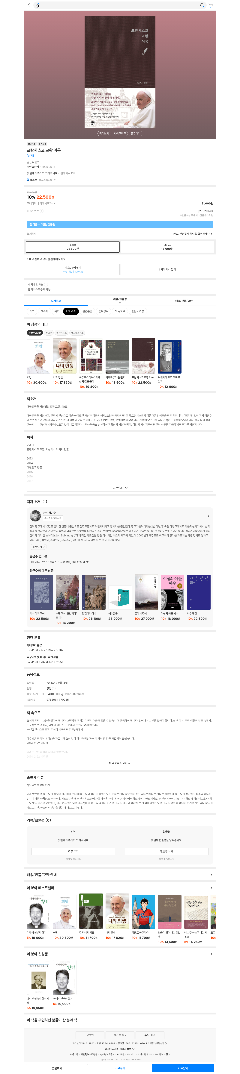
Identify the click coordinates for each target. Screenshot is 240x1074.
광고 (168, 1054)
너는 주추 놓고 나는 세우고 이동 (196, 920)
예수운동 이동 (120, 605)
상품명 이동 (38, 364)
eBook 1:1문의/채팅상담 (152, 1043)
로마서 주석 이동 (146, 599)
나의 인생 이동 (117, 919)
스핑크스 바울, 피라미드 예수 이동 (67, 599)
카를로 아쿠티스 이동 (143, 919)
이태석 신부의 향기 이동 (38, 918)
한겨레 (60, 662)
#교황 (49, 332)
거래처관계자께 (145, 1054)
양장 (49, 688)
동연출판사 (33, 167)
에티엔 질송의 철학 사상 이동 (38, 985)
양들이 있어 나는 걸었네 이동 (170, 919)
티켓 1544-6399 (106, 1043)
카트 (211, 5)
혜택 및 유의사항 (73, 858)
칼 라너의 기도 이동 (91, 919)
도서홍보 (159, 1054)
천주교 (52, 650)
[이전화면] (28, 5)
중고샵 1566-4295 (128, 1043)
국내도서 (33, 662)
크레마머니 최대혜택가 (39, 203)
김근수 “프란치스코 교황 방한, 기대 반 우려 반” (60, 562)
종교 (43, 650)
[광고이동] (202, 5)
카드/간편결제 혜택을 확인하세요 (191, 234)
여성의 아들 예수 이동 (172, 599)
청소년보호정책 (107, 1054)
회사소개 (131, 1054)
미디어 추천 (47, 662)
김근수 (30, 162)
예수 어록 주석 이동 (41, 599)
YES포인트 (33, 211)
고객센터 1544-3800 (83, 1043)
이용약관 (74, 1054)
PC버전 (120, 1054)
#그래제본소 (77, 332)
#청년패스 (61, 332)
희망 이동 (64, 919)
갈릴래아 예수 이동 (94, 599)
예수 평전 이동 (199, 599)
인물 (60, 650)
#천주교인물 (35, 332)
